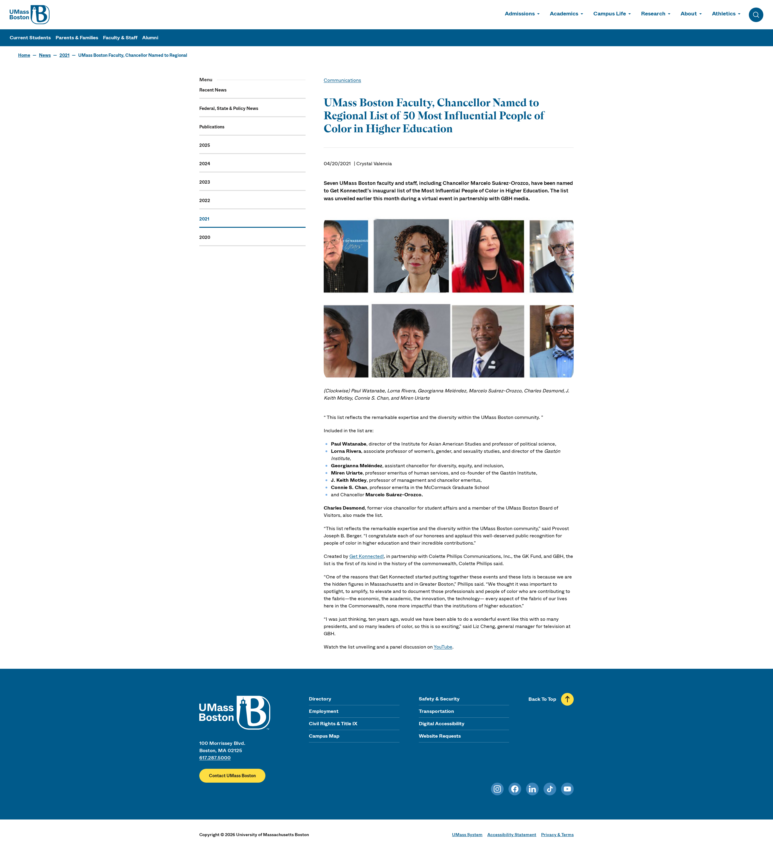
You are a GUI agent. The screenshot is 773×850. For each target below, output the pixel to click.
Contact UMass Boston (232, 776)
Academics (564, 14)
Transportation (436, 711)
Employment (323, 711)
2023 (204, 182)
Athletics (724, 14)
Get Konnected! (366, 556)
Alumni (150, 37)
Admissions (520, 14)
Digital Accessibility (441, 723)
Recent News (212, 90)
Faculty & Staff (120, 37)
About (689, 14)
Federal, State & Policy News (228, 108)
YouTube (443, 646)
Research (653, 14)
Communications (342, 80)
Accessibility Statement (511, 835)
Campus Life (609, 14)
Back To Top (542, 699)
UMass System (467, 835)
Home (24, 55)
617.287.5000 (215, 757)
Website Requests (440, 735)
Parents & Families (77, 37)
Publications (211, 127)
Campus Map (324, 735)
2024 (204, 164)
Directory (320, 698)
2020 (204, 237)
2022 (204, 201)
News (45, 55)
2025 (204, 145)
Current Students (30, 37)
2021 (64, 55)
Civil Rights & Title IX (333, 723)
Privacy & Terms (557, 835)
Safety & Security (439, 698)
